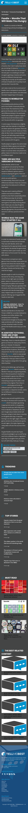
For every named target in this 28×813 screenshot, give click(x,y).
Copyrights (4, 787)
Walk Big (12, 804)
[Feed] (14, 774)
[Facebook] (3, 774)
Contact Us (4, 784)
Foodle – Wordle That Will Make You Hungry (14, 20)
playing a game (6, 61)
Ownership (4, 789)
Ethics (3, 788)
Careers (3, 782)
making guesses (11, 64)
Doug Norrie (7, 35)
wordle (6, 452)
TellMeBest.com (19, 804)
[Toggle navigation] (25, 2)
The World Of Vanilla (6, 801)
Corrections (4, 785)
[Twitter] (5, 774)
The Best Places (5, 799)
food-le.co (18, 176)
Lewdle (3, 403)
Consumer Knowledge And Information (12, 448)
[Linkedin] (7, 774)
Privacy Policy (5, 791)
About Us (4, 781)
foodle (13, 452)
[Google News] (12, 774)
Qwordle (11, 369)
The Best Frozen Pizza (7, 798)
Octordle (4, 385)
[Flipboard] (10, 774)
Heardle (10, 354)
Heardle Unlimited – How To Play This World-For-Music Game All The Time (13, 306)
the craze (21, 68)
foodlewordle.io (6, 176)
